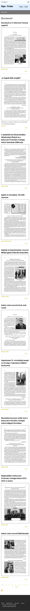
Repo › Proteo (7, 6)
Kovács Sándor (5, 409)
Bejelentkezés (9, 603)
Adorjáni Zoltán (5, 296)
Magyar (21, 6)
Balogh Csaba (4, 186)
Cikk (6, 12)
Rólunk (2, 603)
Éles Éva (3, 126)
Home (2, 12)
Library (22, 603)
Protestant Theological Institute (9, 604)
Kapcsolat (17, 603)
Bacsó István (4, 69)
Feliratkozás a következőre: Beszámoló (1, 590)
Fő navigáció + (4, 2)
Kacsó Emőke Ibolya (6, 241)
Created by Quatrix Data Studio (9, 606)
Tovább (26, 71)
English (26, 6)
